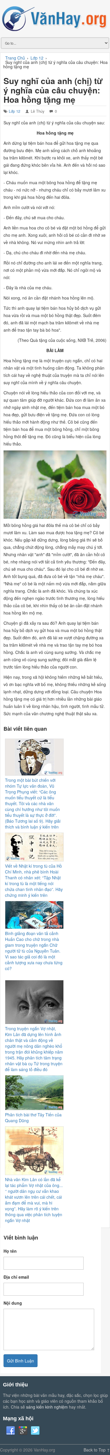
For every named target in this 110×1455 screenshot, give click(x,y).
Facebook (10, 1430)
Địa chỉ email (16, 1277)
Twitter (35, 1430)
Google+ (23, 1430)
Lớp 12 (14, 111)
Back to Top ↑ (97, 1450)
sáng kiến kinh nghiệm (47, 1407)
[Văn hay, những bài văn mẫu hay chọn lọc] (55, 18)
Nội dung (13, 1303)
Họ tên (10, 1251)
